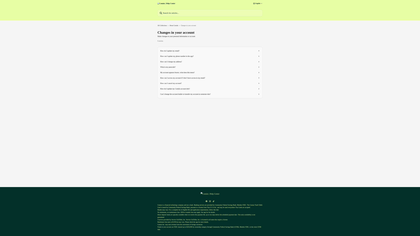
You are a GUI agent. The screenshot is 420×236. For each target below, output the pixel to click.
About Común (173, 25)
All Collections (162, 25)
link (217, 210)
